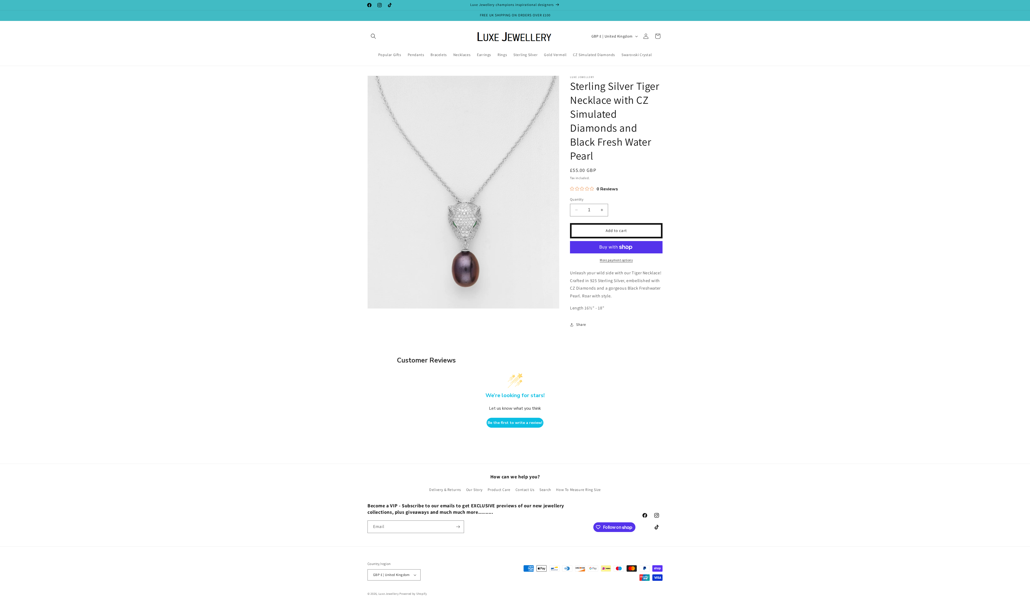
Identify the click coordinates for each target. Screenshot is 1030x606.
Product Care (499, 489)
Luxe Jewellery (388, 594)
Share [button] (581, 324)
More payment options (616, 260)
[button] (373, 36)
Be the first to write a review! (515, 422)
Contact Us (525, 489)
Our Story (474, 489)
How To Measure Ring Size (578, 489)
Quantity (576, 199)
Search (545, 489)
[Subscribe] (458, 526)
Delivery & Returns (445, 489)
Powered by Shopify (413, 594)
